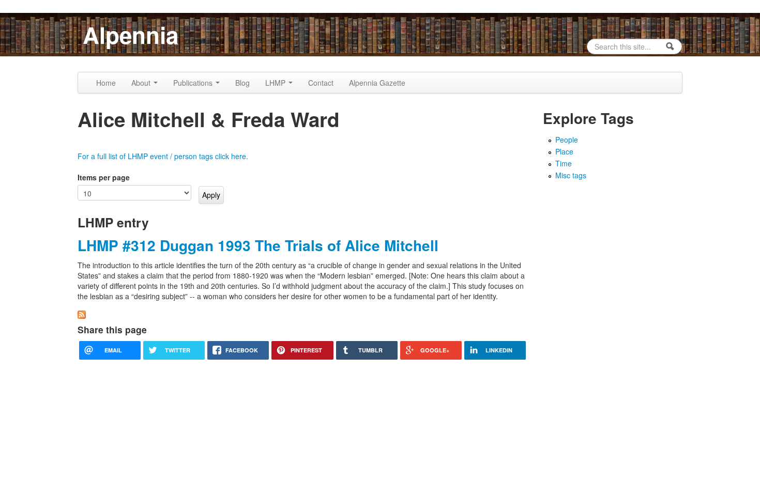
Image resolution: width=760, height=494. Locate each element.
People (566, 139)
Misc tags (570, 175)
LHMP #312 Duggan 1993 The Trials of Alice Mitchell (258, 245)
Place (564, 151)
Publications (194, 83)
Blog (242, 83)
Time (563, 163)
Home (106, 83)
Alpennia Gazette (377, 83)
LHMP (276, 83)
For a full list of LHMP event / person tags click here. (163, 156)
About (142, 83)
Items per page (104, 177)
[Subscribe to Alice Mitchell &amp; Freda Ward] (82, 313)
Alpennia (130, 34)
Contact (320, 83)
